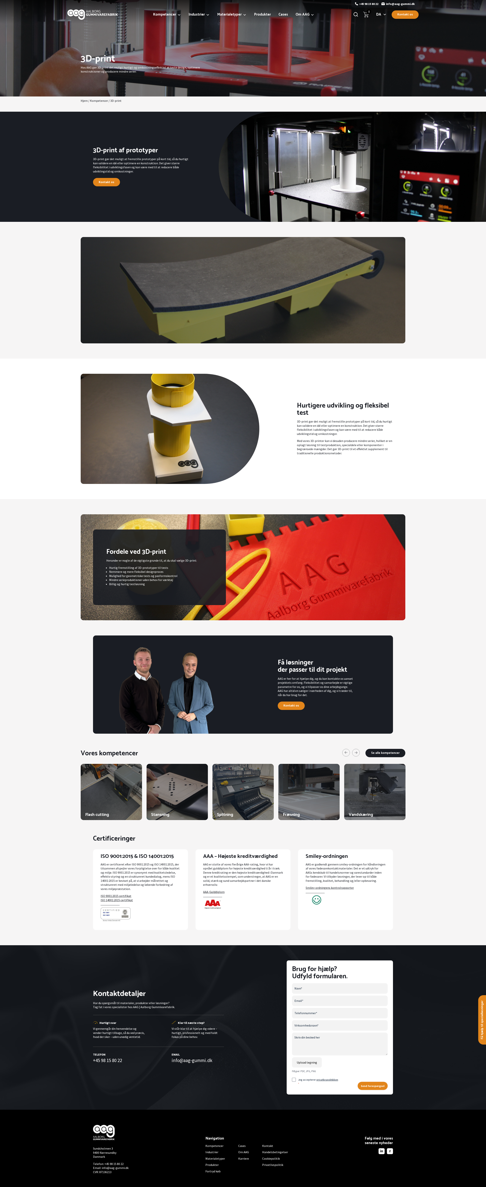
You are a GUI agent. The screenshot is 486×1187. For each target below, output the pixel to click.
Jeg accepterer (318, 1081)
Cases (283, 14)
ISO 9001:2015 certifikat (116, 896)
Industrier (197, 14)
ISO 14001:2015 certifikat (117, 900)
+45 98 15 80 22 (368, 4)
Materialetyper (229, 14)
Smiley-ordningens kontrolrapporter (330, 888)
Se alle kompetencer (385, 753)
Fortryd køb (213, 1171)
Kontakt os (405, 14)
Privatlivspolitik (272, 1165)
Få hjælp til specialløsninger (482, 1019)
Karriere (243, 1158)
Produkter (262, 14)
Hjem (84, 101)
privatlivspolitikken (327, 1079)
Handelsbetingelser (275, 1152)
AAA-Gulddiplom (214, 892)
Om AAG (302, 14)
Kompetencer (164, 14)
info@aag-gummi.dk (400, 4)
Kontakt (267, 1146)
